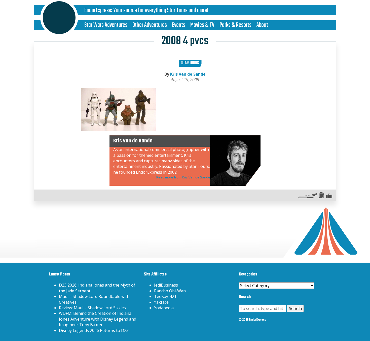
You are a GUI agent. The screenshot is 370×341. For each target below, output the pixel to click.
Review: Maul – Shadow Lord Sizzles (92, 308)
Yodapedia (164, 308)
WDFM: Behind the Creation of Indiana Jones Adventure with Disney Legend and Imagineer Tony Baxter (97, 319)
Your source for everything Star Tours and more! (160, 10)
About (262, 25)
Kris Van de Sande (188, 74)
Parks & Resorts (235, 25)
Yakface (161, 302)
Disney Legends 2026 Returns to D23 (94, 330)
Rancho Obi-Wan (170, 291)
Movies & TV (202, 25)
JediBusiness (166, 285)
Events (178, 25)
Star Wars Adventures (105, 25)
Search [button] (295, 308)
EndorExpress (97, 10)
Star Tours (190, 63)
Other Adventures (149, 25)
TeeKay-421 (165, 296)
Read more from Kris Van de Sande (183, 177)
